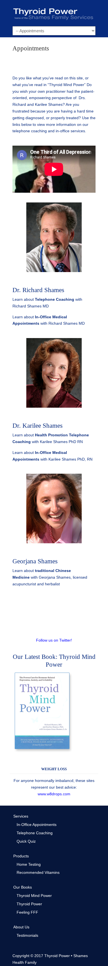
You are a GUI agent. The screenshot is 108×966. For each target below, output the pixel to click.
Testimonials (27, 935)
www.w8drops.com (54, 794)
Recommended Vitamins (38, 872)
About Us (21, 927)
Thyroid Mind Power (34, 895)
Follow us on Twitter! (54, 640)
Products (21, 856)
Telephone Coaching (54, 299)
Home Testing (29, 864)
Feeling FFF (27, 912)
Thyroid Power (54, 13)
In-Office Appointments (36, 824)
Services (20, 816)
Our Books (22, 887)
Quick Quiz (26, 841)
